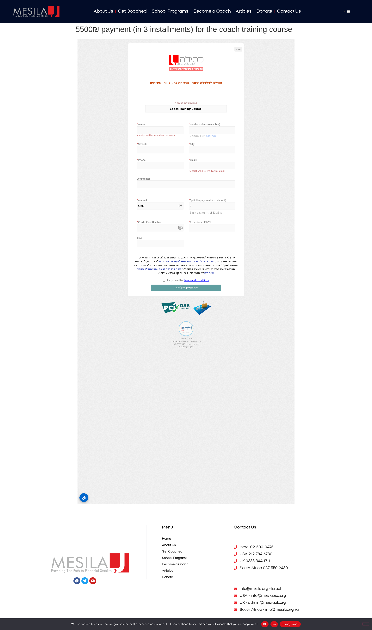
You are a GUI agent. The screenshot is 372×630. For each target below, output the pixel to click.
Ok (265, 624)
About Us (103, 11)
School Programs (170, 11)
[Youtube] (92, 580)
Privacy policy (290, 624)
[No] (366, 624)
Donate (264, 11)
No (274, 624)
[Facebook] (76, 580)
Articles (243, 11)
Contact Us (289, 11)
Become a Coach (212, 11)
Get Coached (132, 11)
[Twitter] (84, 580)
